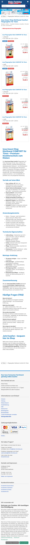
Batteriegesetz (5, 410)
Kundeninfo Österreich (6, 487)
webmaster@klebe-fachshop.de (9, 453)
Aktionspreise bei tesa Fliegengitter (11, 28)
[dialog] (15, 524)
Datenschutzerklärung (6, 537)
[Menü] (2, 2)
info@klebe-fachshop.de (16, 449)
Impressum (16, 537)
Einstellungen (4, 539)
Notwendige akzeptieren (12, 542)
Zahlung (3, 401)
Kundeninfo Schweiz (6, 489)
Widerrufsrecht (5, 402)
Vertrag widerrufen (6, 416)
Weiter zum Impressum (7, 476)
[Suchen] (26, 6)
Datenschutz (4, 408)
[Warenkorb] (27, 2)
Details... (3, 435)
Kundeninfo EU (5, 491)
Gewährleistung (5, 404)
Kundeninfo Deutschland (7, 485)
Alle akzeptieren (24, 542)
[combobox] (13, 6)
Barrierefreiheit (5, 412)
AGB (2, 406)
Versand (3, 399)
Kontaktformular (5, 456)
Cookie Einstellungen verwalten (9, 414)
